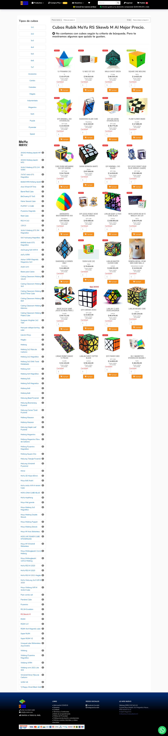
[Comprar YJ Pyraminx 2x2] (64, 59)
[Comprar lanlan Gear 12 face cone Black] (112, 201)
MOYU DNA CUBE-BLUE (30, 493)
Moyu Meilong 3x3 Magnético (28, 508)
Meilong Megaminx (28, 434)
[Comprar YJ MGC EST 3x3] (88, 59)
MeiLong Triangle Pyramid (31, 459)
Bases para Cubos (27, 272)
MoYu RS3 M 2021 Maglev (31, 575)
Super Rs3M (25, 633)
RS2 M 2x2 (25, 221)
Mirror (23, 471)
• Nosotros (55, 708)
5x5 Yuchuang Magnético (30, 238)
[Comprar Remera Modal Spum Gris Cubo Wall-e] (137, 249)
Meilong (24, 345)
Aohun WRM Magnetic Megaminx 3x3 (29, 260)
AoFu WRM (25, 255)
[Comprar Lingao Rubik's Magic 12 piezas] (64, 343)
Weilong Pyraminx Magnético (28, 656)
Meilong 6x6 (25, 388)
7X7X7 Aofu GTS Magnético (27, 175)
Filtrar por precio (69, 20)
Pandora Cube (26, 599)
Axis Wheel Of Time (28, 187)
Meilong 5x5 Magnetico (30, 383)
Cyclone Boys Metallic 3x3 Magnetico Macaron (134, 708)
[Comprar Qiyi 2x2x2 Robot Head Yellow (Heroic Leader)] (88, 201)
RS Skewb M (26, 614)
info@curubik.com (27, 712)
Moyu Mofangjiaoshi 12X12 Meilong (28, 559)
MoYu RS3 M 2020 (28, 566)
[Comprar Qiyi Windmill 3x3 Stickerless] (64, 106)
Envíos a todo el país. (31, 715)
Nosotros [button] (78, 3)
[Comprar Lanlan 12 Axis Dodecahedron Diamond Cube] (112, 296)
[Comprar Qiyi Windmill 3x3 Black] (112, 154)
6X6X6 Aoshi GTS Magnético (28, 243)
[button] (89, 3)
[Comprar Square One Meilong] (137, 59)
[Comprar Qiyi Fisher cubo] (112, 343)
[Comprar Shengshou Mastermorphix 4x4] (64, 201)
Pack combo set (27, 595)
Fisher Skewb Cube (28, 201)
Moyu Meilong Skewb (29, 527)
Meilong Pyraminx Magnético (28, 448)
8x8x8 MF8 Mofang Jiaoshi (31, 182)
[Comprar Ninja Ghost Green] (112, 59)
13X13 (23, 225)
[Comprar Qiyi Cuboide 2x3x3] (88, 297)
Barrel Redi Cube (27, 191)
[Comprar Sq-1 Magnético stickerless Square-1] (137, 343)
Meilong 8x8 (25, 393)
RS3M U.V (24, 624)
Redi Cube (25, 216)
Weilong (24, 650)
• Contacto (55, 710)
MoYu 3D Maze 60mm (29, 476)
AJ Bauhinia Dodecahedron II (128, 714)
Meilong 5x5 (25, 378)
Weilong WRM (26, 663)
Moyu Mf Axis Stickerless (30, 531)
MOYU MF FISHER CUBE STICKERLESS (30, 537)
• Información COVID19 (60, 705)
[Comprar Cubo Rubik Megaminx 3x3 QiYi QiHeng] (64, 154)
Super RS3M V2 (27, 638)
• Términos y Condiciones (60, 712)
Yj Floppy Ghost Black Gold (31, 687)
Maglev (23, 340)
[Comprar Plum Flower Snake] (137, 106)
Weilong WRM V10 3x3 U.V (128, 705)
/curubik (93, 705)
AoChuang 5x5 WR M (29, 250)
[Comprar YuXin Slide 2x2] (88, 249)
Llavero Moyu (26, 335)
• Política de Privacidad (60, 716)
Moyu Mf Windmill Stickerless (28, 545)
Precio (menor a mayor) (140, 20)
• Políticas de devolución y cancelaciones (65, 718)
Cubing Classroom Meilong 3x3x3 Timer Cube (31, 292)
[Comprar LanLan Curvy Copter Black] (88, 343)
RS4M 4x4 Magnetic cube (30, 629)
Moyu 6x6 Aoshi (27, 480)
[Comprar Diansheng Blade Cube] (88, 106)
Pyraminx (24, 604)
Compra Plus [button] (58, 3)
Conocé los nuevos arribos (85, 7)
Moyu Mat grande (27, 502)
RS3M (23, 619)
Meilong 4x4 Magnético (30, 374)
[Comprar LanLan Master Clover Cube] (112, 249)
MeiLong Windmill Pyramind (28, 464)
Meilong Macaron (27, 417)
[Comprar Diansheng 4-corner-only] (64, 249)
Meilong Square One (28, 454)
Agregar (138, 282)
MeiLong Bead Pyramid (30, 398)
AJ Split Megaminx (125, 712)
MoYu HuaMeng (27, 497)
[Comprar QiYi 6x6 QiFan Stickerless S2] (112, 106)
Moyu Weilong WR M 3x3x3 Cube (29, 588)
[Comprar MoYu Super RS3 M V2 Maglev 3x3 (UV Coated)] (137, 201)
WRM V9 (24, 682)
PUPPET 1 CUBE (27, 206)
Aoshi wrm (25, 267)
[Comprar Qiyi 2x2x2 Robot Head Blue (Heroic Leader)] (137, 154)
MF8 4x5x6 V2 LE (125, 710)
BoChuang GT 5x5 (28, 196)
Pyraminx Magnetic (28, 211)
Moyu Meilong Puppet (29, 522)
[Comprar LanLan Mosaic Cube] (137, 296)
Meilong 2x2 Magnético (30, 357)
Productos (38, 3)
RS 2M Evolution (27, 609)
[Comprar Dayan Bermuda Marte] (88, 154)
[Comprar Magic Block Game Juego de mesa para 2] (64, 296)
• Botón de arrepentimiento (61, 714)
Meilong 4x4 (25, 369)
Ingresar (129, 3)
